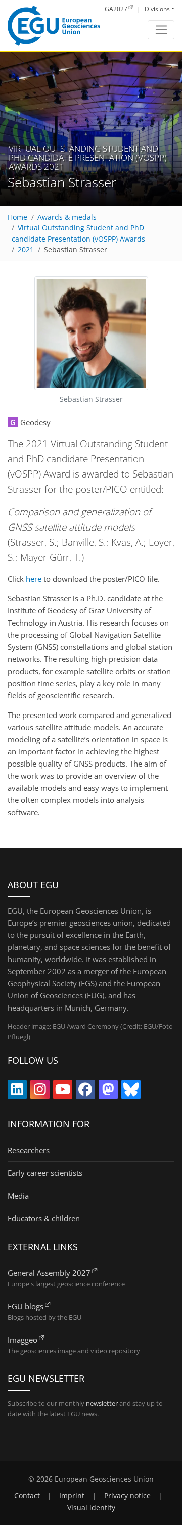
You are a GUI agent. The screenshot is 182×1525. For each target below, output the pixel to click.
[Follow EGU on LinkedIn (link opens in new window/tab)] (17, 1091)
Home (17, 217)
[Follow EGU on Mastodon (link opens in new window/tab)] (108, 1091)
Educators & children (44, 1218)
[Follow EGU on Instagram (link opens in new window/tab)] (40, 1091)
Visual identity (91, 1507)
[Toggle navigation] (161, 29)
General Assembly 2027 (49, 1273)
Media (18, 1195)
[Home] (54, 26)
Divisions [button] (157, 9)
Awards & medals (67, 217)
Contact (27, 1495)
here (33, 579)
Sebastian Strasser (75, 249)
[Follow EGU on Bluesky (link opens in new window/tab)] (131, 1091)
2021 (26, 249)
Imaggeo (22, 1340)
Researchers (29, 1150)
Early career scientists (45, 1173)
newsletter (102, 1403)
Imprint (71, 1495)
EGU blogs (25, 1306)
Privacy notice (127, 1495)
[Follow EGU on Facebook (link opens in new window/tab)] (85, 1091)
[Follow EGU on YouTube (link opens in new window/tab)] (62, 1091)
